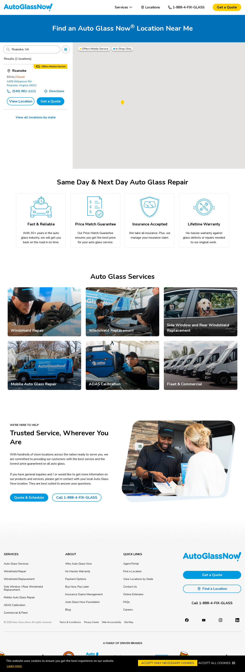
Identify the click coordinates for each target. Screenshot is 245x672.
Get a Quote (51, 101)
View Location (20, 101)
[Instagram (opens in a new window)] (220, 620)
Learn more (14, 666)
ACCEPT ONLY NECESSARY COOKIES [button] (167, 663)
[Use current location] (66, 49)
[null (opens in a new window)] (237, 620)
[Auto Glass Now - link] (28, 7)
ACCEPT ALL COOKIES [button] (214, 663)
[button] (123, 7)
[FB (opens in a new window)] (187, 620)
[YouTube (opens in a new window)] (203, 620)
